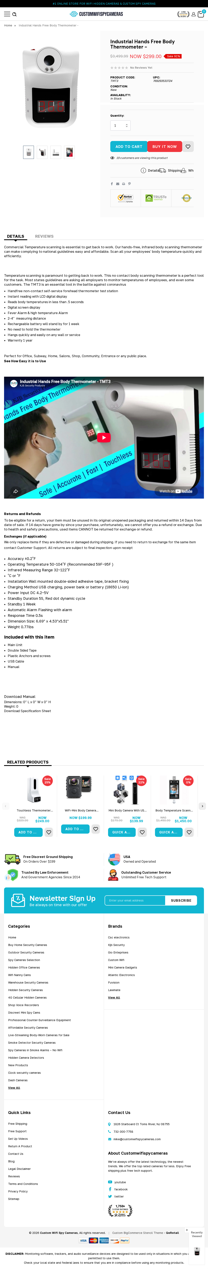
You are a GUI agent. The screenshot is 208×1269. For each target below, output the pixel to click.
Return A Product (20, 1146)
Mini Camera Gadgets (122, 967)
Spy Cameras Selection (24, 960)
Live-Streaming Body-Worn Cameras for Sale (38, 1035)
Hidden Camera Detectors (26, 1057)
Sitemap (13, 1199)
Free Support (17, 1131)
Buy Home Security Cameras (27, 945)
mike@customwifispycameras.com (137, 1139)
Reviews (44, 236)
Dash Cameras (18, 1080)
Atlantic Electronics (121, 975)
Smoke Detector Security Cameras (32, 1042)
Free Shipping (17, 1123)
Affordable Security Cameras (28, 1027)
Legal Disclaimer (19, 1168)
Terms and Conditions (23, 1183)
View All (14, 1087)
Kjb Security (116, 945)
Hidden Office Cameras (24, 967)
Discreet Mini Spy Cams (24, 1012)
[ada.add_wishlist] (49, 832)
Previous (5, 806)
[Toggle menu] (7, 14)
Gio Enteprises (118, 952)
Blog (11, 1161)
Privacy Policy (18, 1191)
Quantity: (117, 115)
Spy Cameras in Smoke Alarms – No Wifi (35, 1050)
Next (202, 806)
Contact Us (15, 1153)
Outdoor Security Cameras (26, 952)
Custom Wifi (116, 960)
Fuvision (113, 982)
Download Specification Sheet (27, 711)
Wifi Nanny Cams (19, 975)
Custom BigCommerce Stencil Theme (137, 1232)
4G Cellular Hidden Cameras (27, 997)
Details (15, 236)
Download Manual (19, 696)
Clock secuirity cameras (24, 1072)
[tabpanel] (33, 806)
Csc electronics (119, 937)
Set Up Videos (18, 1138)
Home (12, 937)
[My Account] (194, 13)
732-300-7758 (123, 1131)
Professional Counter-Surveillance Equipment (39, 1020)
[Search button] (14, 13)
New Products (18, 1065)
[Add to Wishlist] (188, 146)
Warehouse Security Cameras (28, 982)
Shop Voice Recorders (23, 1005)
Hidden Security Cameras (25, 990)
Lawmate (114, 990)
